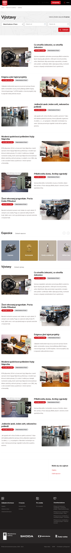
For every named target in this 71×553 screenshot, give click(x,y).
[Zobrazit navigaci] (66, 2)
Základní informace (7, 503)
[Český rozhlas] (61, 536)
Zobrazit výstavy (19, 267)
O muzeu (22, 503)
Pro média (39, 503)
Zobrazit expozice (20, 233)
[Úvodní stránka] (4, 3)
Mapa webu (47, 546)
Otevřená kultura (59, 503)
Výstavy (20, 7)
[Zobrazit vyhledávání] (38, 2)
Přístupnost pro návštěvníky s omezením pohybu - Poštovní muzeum (61, 521)
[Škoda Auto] (26, 536)
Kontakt (21, 509)
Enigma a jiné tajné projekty (14, 77)
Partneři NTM (22, 506)
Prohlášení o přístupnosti (63, 546)
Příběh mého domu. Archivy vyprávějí (50, 174)
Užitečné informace (6, 511)
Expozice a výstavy (11, 7)
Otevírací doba (5, 509)
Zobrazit (65, 30)
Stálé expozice (56, 473)
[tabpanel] (35, 360)
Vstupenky (55, 2)
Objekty (54, 470)
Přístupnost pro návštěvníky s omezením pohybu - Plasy (61, 512)
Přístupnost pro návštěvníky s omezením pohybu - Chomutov (61, 516)
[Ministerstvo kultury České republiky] (9, 536)
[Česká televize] (44, 536)
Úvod (2, 7)
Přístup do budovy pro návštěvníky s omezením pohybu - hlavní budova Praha (61, 508)
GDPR (53, 546)
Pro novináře (39, 506)
